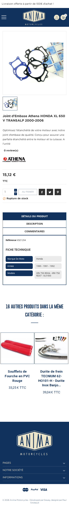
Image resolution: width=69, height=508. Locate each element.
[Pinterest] (58, 192)
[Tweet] (50, 192)
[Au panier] (9, 399)
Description (34, 223)
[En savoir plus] (26, 399)
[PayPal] (34, 489)
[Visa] (43, 489)
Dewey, (47, 500)
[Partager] (42, 192)
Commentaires (35, 231)
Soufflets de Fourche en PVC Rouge (17, 376)
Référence (11, 240)
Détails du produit (34, 216)
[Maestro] (25, 489)
